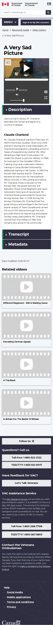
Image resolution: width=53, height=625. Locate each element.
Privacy (11, 607)
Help (7, 587)
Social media (15, 592)
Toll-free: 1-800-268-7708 (26, 526)
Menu (8, 22)
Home (5, 30)
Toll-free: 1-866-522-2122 (27, 457)
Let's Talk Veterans (26, 483)
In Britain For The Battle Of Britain (21, 419)
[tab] (26, 110)
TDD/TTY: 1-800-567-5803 (26, 534)
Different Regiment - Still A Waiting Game (25, 303)
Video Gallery (39, 30)
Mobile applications (19, 597)
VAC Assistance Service (17, 499)
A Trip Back (9, 380)
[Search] (48, 12)
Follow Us (30, 442)
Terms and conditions (20, 602)
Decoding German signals (17, 342)
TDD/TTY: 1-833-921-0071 (26, 465)
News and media (20, 30)
